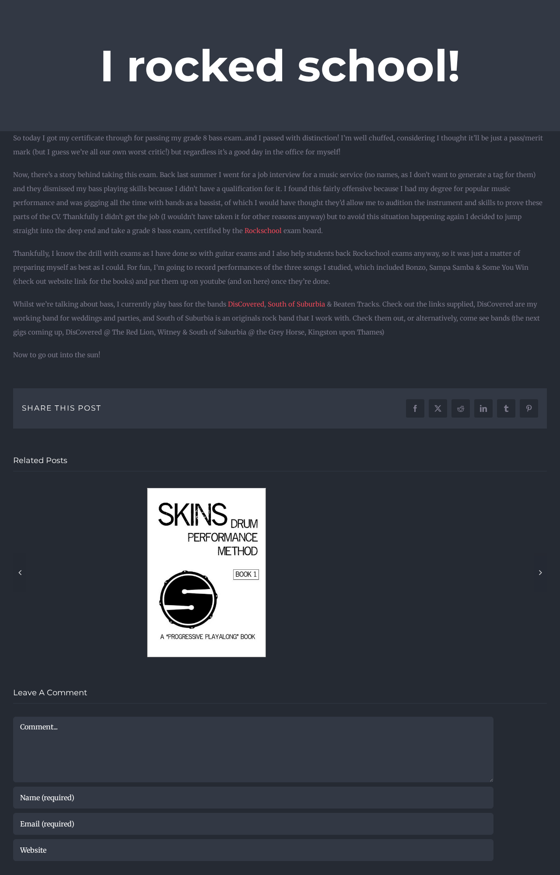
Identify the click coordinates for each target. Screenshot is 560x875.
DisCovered (246, 304)
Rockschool (264, 231)
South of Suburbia (296, 304)
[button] (19, 575)
